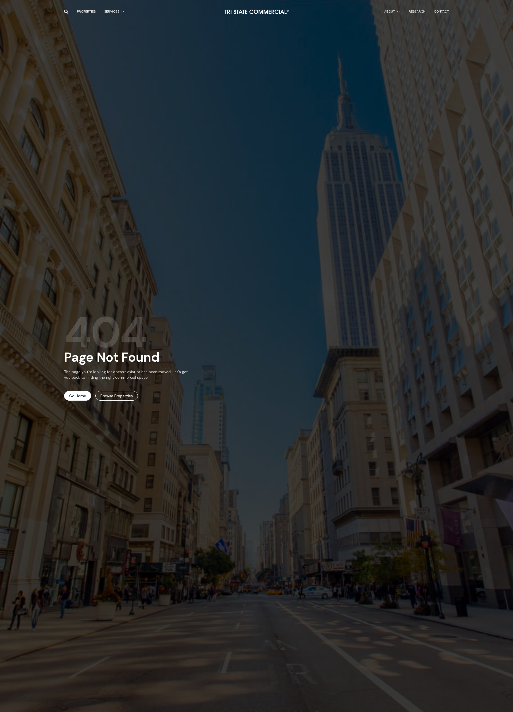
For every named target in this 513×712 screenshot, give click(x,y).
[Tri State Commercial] (256, 12)
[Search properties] (66, 12)
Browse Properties (116, 395)
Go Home (77, 395)
